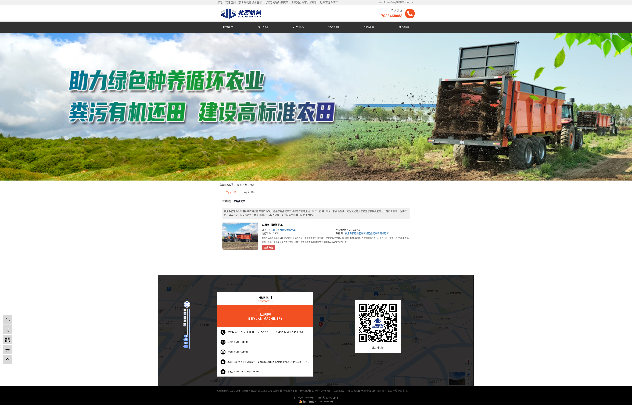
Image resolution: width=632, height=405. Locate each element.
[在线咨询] (7, 320)
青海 (368, 391)
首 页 (239, 184)
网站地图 (400, 2)
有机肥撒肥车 (370, 233)
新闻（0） (250, 192)
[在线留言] (7, 349)
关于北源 (263, 27)
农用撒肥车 (383, 233)
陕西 (389, 391)
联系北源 (404, 27)
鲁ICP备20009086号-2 (304, 397)
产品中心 (298, 27)
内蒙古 (349, 391)
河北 (405, 391)
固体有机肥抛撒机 (304, 391)
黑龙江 (357, 391)
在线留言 (369, 27)
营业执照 (262, 391)
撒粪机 (283, 391)
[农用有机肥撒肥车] (240, 236)
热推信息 (382, 2)
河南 (400, 391)
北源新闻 (333, 27)
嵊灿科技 (334, 397)
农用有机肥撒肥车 (272, 224)
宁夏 (395, 391)
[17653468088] (7, 329)
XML (412, 2)
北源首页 (228, 27)
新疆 (363, 391)
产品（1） (232, 192)
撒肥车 (291, 391)
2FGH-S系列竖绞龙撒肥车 (282, 230)
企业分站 (391, 2)
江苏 (379, 391)
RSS (407, 2)
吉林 (384, 391)
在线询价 (268, 247)
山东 (374, 391)
